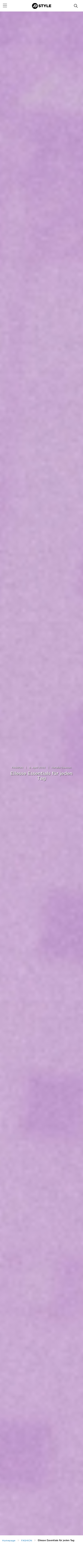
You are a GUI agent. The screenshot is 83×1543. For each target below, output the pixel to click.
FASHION (17, 768)
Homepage (8, 1540)
